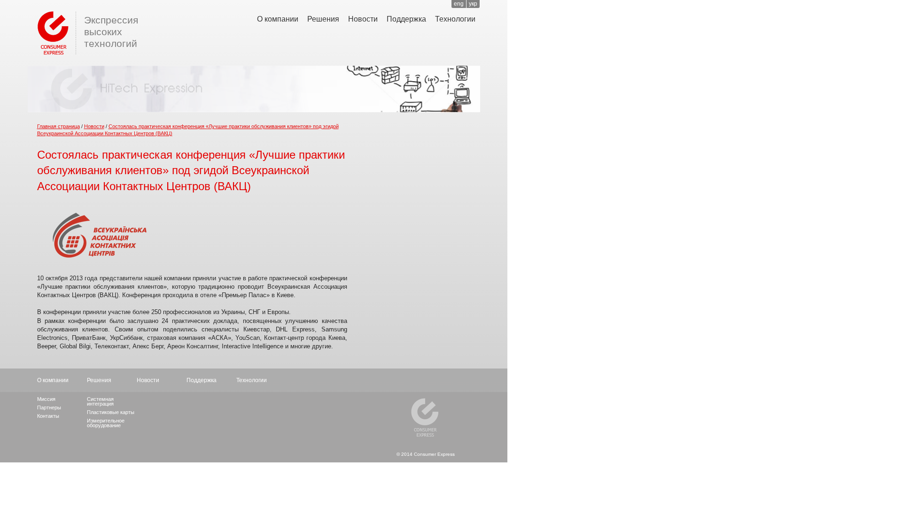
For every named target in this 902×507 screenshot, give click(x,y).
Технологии (455, 19)
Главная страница (58, 126)
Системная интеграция (100, 401)
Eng (459, 3)
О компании (277, 19)
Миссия (46, 399)
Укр (473, 3)
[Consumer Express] (51, 31)
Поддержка (406, 19)
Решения (323, 19)
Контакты (48, 416)
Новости (363, 19)
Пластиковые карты (110, 412)
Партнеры (49, 407)
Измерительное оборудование (105, 423)
